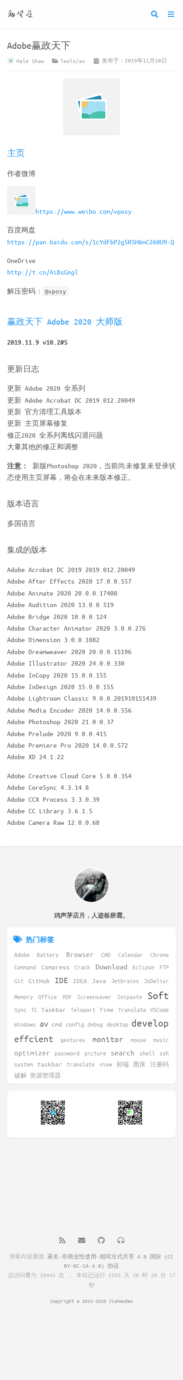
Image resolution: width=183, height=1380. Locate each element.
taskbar (49, 1064)
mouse (138, 1039)
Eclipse (143, 967)
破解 (20, 1075)
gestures (72, 1039)
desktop (117, 1024)
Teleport (83, 1009)
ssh (164, 1053)
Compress (55, 967)
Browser (80, 954)
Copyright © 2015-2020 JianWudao (91, 1301)
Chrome (159, 954)
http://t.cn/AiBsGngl (42, 272)
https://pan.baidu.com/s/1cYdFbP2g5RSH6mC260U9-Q (90, 242)
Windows (25, 1024)
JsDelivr (156, 980)
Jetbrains (125, 980)
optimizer (32, 1052)
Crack (82, 967)
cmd (57, 1024)
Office (47, 996)
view (105, 1064)
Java (99, 980)
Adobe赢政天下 (39, 45)
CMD (106, 954)
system (23, 1064)
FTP (164, 967)
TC (34, 1009)
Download (111, 966)
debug (95, 1024)
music (161, 1039)
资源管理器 (45, 1075)
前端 (122, 1064)
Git (19, 980)
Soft (158, 995)
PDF (67, 996)
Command (25, 967)
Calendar (130, 954)
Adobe (22, 954)
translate (81, 1064)
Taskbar (53, 1009)
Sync (20, 1009)
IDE (61, 980)
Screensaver (94, 996)
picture (95, 1053)
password (67, 1053)
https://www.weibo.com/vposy (83, 211)
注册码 (159, 1064)
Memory (23, 996)
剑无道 (20, 14)
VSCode (159, 1009)
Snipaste (129, 996)
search (123, 1052)
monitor (107, 1039)
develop (150, 1023)
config (75, 1024)
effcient (33, 1039)
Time (106, 1009)
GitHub (39, 980)
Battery (48, 954)
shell (147, 1053)
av (44, 1023)
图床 (139, 1064)
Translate (132, 1009)
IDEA (80, 980)
